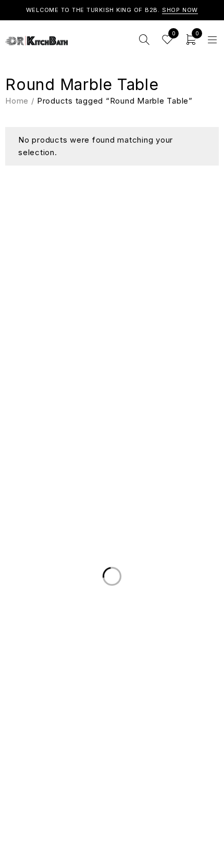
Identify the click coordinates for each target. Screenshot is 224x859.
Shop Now (180, 10)
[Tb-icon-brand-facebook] (81, 332)
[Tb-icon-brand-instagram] (122, 332)
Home (17, 101)
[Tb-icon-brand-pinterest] (143, 332)
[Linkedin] (101, 332)
